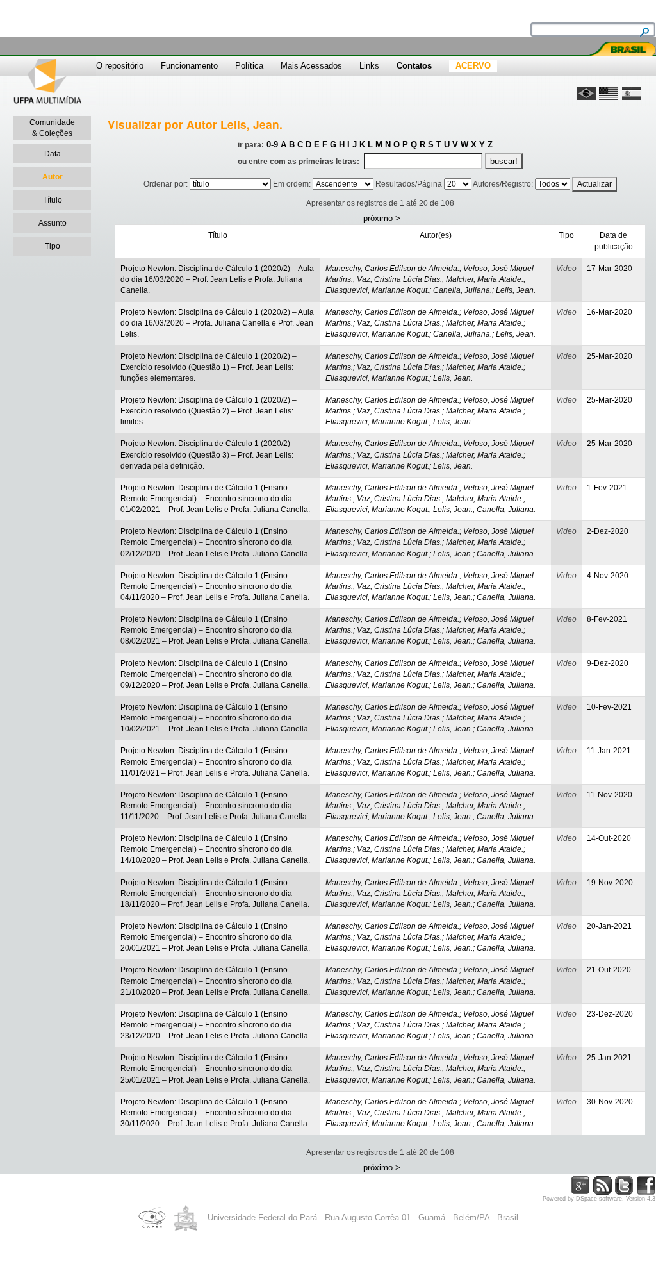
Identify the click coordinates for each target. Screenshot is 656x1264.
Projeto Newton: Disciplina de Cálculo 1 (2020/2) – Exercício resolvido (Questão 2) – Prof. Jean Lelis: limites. (208, 410)
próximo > (381, 218)
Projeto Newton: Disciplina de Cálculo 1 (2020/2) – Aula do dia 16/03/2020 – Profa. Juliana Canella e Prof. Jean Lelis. (217, 323)
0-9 (272, 144)
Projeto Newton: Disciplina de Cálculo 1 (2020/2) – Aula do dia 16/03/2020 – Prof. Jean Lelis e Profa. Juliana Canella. (217, 279)
